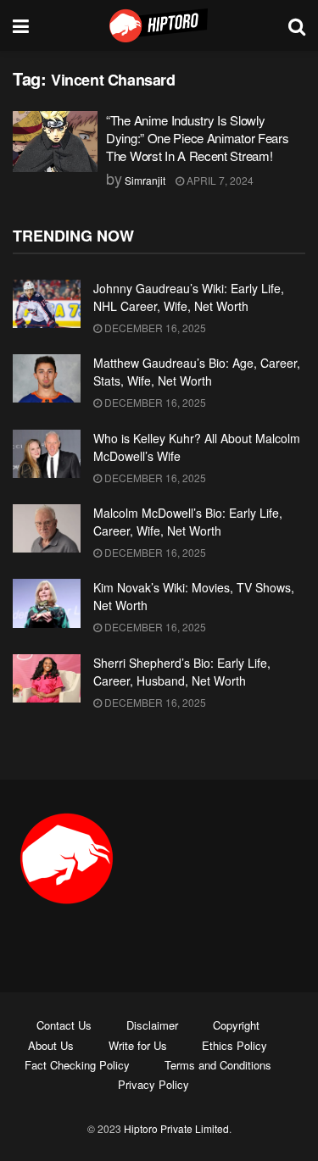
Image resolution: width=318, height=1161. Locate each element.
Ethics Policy (234, 1045)
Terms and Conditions (218, 1065)
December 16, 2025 (154, 327)
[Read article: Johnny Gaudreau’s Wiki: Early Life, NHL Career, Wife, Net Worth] (47, 304)
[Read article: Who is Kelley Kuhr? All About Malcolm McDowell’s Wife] (47, 454)
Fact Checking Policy (77, 1065)
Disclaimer (152, 1025)
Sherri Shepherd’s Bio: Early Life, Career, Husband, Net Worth (182, 671)
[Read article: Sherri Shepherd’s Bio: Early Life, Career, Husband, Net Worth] (47, 678)
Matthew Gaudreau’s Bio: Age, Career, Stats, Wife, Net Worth (196, 371)
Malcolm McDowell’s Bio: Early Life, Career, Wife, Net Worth (187, 521)
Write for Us (138, 1045)
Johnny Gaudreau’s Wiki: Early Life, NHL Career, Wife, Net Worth (188, 297)
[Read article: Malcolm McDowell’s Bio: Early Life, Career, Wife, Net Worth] (47, 528)
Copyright (236, 1025)
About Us (51, 1045)
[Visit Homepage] (158, 25)
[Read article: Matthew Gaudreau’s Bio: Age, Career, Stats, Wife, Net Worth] (47, 378)
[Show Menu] (21, 25)
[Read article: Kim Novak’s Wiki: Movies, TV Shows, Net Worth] (47, 603)
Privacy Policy (153, 1084)
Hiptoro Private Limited (176, 1128)
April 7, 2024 (219, 180)
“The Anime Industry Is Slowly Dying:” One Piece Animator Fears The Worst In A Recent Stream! (197, 137)
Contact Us (64, 1025)
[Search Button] (296, 25)
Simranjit (145, 180)
